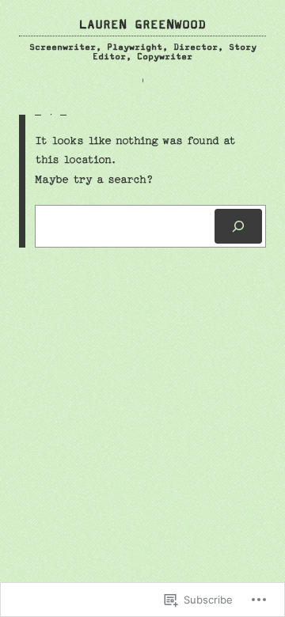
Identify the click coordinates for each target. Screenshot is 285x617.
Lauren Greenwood (142, 24)
